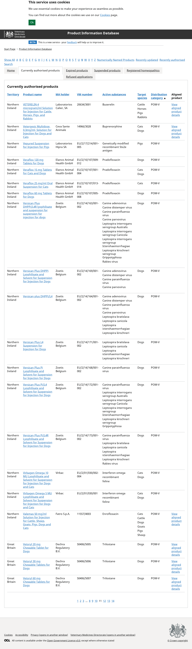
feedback (72, 42)
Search (8, 64)
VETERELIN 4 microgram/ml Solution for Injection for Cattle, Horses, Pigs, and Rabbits (38, 111)
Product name (32, 94)
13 (108, 601)
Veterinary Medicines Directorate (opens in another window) (103, 634)
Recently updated (147, 60)
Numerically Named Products (115, 60)
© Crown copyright (178, 640)
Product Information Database (93, 33)
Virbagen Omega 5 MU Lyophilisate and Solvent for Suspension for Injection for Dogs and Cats (37, 500)
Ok (32, 22)
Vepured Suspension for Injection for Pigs (36, 145)
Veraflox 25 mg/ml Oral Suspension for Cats (38, 185)
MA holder (62, 94)
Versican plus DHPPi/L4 (37, 296)
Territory (13, 94)
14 (112, 601)
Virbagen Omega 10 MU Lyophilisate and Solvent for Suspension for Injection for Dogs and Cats (37, 480)
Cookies (105, 15)
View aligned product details (176, 110)
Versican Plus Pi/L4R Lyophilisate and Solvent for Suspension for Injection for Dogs (37, 441)
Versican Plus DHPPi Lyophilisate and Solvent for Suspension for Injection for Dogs (37, 276)
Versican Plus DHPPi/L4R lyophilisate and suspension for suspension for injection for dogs (37, 210)
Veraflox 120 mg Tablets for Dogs (33, 161)
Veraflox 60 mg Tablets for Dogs (37, 195)
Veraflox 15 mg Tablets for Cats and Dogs (37, 171)
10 (96, 601)
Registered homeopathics (143, 70)
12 (104, 601)
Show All (9, 60)
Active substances (114, 94)
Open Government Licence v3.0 (63, 640)
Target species (142, 96)
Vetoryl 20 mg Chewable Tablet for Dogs (36, 547)
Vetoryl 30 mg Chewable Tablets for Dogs (36, 564)
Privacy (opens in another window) (49, 634)
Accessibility (21, 634)
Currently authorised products (40, 70)
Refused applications (79, 77)
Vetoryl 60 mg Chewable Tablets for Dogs (36, 581)
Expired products (77, 70)
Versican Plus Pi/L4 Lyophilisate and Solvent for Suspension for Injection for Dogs (37, 390)
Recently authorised (172, 60)
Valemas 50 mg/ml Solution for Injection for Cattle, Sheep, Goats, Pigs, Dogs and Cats (37, 521)
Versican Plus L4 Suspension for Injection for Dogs (34, 345)
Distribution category (159, 96)
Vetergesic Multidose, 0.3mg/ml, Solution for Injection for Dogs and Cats (37, 132)
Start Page (9, 49)
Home (11, 70)
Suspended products (107, 70)
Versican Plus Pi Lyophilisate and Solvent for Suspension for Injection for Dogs (37, 373)
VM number (84, 94)
